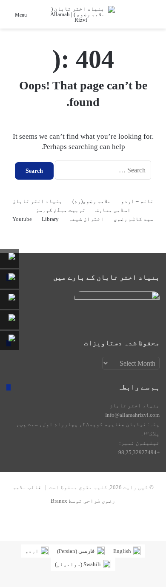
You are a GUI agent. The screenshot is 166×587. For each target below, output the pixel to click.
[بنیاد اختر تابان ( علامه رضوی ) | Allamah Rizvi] (81, 14)
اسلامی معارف (113, 210)
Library (50, 219)
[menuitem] (127, 551)
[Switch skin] (134, 17)
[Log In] (119, 17)
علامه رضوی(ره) (91, 201)
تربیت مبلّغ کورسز (60, 210)
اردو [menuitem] (32, 551)
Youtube (22, 219)
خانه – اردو (137, 201)
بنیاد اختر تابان (37, 201)
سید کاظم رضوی (134, 219)
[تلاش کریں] (149, 17)
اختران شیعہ (86, 219)
